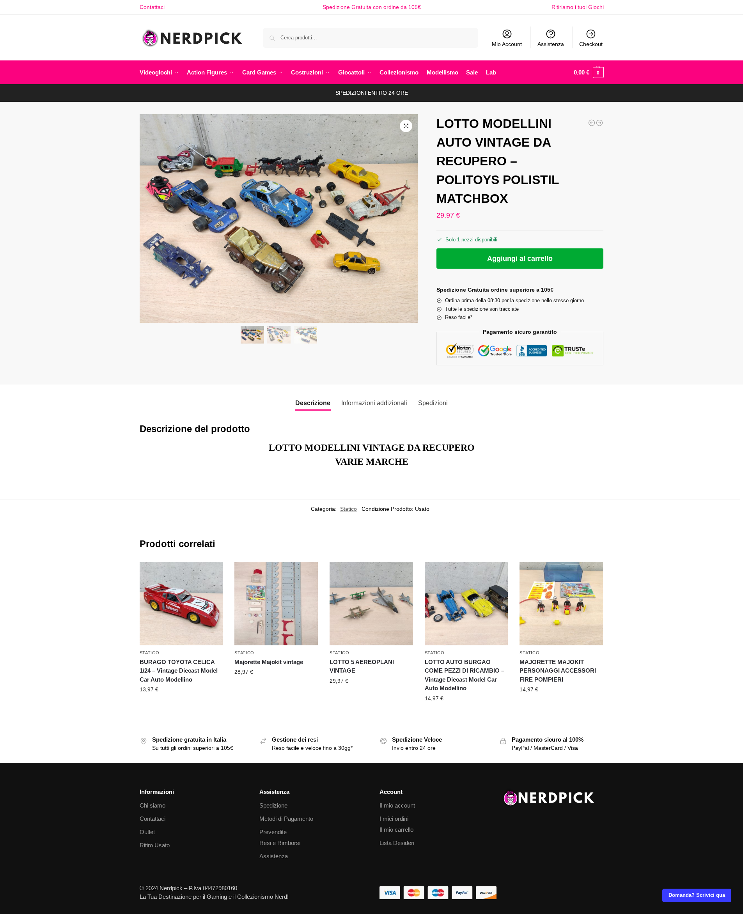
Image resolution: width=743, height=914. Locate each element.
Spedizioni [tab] (433, 403)
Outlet (147, 832)
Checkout (591, 44)
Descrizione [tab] (312, 403)
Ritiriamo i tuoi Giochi (577, 7)
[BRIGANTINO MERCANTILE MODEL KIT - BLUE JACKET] (592, 123)
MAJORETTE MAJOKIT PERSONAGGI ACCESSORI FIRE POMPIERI (558, 671)
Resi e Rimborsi (279, 843)
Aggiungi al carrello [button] (181, 706)
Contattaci (152, 7)
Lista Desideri (396, 843)
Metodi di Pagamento (286, 818)
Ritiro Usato (155, 845)
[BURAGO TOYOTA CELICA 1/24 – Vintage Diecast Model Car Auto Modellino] (181, 603)
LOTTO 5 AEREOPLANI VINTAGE (362, 666)
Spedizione (273, 805)
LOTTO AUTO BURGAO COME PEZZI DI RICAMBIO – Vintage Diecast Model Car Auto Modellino (464, 675)
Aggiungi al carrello (520, 258)
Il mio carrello (396, 829)
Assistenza (550, 44)
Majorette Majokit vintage (268, 662)
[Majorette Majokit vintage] (276, 603)
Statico (348, 509)
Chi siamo (152, 805)
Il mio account (397, 805)
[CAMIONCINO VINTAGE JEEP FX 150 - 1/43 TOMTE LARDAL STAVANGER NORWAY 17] (599, 123)
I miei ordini (393, 818)
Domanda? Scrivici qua (697, 895)
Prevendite (273, 832)
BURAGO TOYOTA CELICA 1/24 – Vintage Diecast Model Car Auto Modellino (179, 671)
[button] (589, 72)
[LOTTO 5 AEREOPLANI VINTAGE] (371, 603)
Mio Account (507, 44)
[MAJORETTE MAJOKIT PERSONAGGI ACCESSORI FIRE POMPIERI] (561, 603)
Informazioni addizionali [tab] (374, 403)
